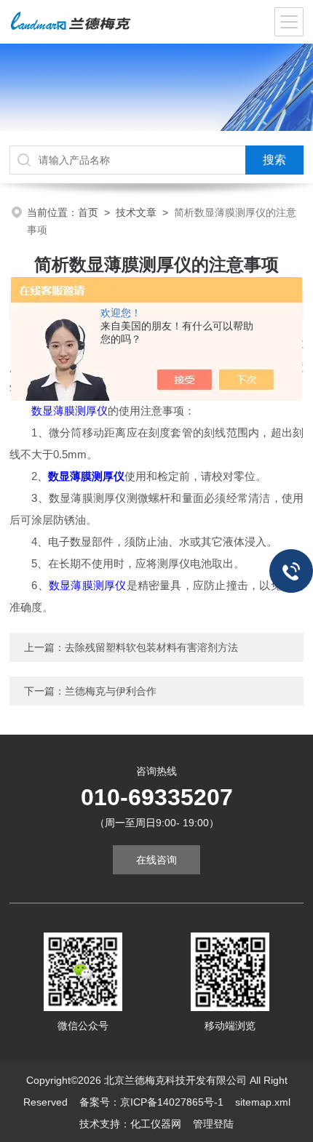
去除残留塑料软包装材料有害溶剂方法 (151, 647)
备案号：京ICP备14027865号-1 (151, 1102)
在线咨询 (156, 860)
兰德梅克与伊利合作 (110, 691)
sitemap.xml (262, 1102)
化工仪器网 (155, 1124)
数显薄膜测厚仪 (69, 410)
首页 (88, 212)
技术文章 (136, 212)
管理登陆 (213, 1124)
